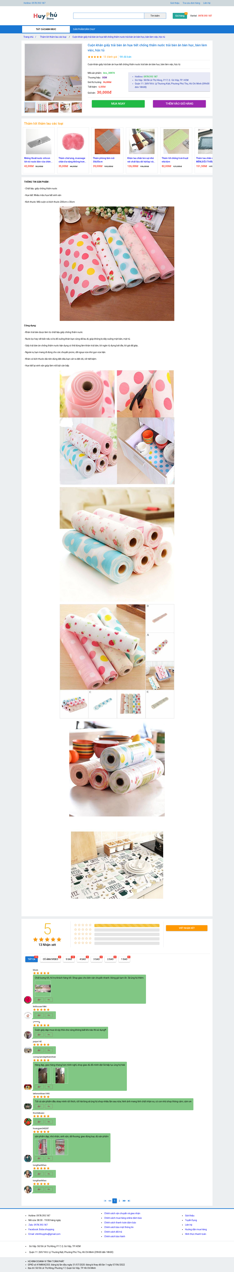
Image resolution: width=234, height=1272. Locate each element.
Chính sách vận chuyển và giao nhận (122, 1213)
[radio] (35, 939)
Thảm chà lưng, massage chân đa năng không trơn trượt (209, 160)
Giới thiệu (189, 1215)
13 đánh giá (110, 56)
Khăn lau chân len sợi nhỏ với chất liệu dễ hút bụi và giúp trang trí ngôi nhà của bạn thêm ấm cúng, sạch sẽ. (72, 160)
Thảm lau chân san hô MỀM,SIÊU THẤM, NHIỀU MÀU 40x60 (139, 160)
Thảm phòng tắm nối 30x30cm (35, 160)
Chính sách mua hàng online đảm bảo (123, 1218)
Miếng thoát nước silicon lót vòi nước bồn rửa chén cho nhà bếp (175, 160)
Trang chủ (29, 37)
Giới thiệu (174, 3)
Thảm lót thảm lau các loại (53, 37)
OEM (104, 77)
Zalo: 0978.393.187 (38, 1225)
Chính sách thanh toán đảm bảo (120, 1222)
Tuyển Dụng (191, 1220)
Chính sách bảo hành (114, 1236)
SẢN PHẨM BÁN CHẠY (84, 29)
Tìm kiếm (155, 15)
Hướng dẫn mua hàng (196, 1229)
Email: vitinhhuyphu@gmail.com (44, 1234)
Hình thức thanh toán (195, 1234)
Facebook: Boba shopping (41, 1229)
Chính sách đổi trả (113, 1232)
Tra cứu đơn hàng (191, 3)
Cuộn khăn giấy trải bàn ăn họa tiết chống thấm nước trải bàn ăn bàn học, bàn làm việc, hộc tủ (118, 37)
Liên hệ (206, 3)
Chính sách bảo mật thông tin (119, 1227)
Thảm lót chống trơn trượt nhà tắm (106, 160)
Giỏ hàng (179, 15)
